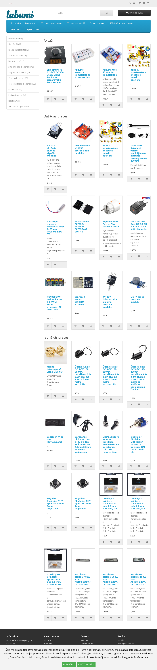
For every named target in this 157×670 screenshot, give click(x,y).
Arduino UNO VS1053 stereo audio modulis (82, 149)
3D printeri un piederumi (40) (21, 67)
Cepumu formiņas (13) (18, 78)
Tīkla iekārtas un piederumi (121, 23)
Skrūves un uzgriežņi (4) (18, 106)
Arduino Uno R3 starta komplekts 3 (110, 72)
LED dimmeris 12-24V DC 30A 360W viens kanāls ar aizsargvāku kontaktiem (55, 76)
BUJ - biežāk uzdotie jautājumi (19, 640)
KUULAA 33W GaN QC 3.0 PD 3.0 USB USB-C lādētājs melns (138, 225)
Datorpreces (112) (16, 61)
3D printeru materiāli (76, 23)
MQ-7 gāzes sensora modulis (137, 299)
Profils (121, 640)
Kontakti (47, 640)
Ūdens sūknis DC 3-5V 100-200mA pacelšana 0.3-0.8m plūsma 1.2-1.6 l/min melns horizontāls (111, 375)
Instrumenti (16, 29)
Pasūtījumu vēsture (126, 643)
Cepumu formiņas (97, 23)
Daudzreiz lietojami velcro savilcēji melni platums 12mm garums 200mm (138, 153)
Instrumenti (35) (15, 89)
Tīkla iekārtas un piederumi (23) (22, 84)
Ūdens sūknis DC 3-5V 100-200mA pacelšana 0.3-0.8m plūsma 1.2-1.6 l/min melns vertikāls (83, 375)
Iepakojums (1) (14, 101)
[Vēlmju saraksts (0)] (140, 3)
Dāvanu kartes (87, 643)
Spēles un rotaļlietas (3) (18, 50)
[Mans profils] (135, 3)
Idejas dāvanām (32, 29)
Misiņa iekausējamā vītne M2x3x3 (55, 369)
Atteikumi (48, 643)
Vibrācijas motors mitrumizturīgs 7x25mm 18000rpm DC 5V (55, 228)
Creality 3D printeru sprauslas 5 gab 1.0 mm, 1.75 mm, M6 (110, 503)
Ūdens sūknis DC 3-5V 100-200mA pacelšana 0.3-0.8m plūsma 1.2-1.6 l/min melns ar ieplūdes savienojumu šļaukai (138, 378)
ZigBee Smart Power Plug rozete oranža (111, 224)
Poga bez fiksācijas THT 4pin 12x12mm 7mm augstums (83, 503)
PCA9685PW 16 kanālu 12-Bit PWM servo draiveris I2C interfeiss (54, 303)
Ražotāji (84, 640)
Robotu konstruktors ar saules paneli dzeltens (138, 74)
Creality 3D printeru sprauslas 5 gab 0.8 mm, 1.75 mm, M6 (137, 503)
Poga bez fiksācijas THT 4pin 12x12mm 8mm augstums (55, 503)
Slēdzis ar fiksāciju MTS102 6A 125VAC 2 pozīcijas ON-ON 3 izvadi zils (138, 444)
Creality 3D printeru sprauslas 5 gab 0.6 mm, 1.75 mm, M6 (54, 579)
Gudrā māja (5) (14, 44)
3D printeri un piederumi (51, 23)
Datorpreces (30, 23)
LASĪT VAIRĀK (86, 664)
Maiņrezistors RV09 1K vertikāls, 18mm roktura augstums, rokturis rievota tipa (111, 444)
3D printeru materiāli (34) (19, 72)
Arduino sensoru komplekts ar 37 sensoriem (82, 73)
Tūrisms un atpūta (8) (17, 55)
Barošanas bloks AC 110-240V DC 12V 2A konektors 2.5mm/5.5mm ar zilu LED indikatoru (83, 444)
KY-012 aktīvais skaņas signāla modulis (51, 150)
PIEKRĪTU (68, 664)
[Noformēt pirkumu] (148, 3)
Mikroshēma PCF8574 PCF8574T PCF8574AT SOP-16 (82, 226)
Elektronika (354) (15, 38)
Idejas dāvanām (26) (17, 95)
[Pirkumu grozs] (144, 3)
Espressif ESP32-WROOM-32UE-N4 (80, 300)
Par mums (10, 643)
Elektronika (16, 23)
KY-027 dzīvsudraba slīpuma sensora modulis (110, 301)
